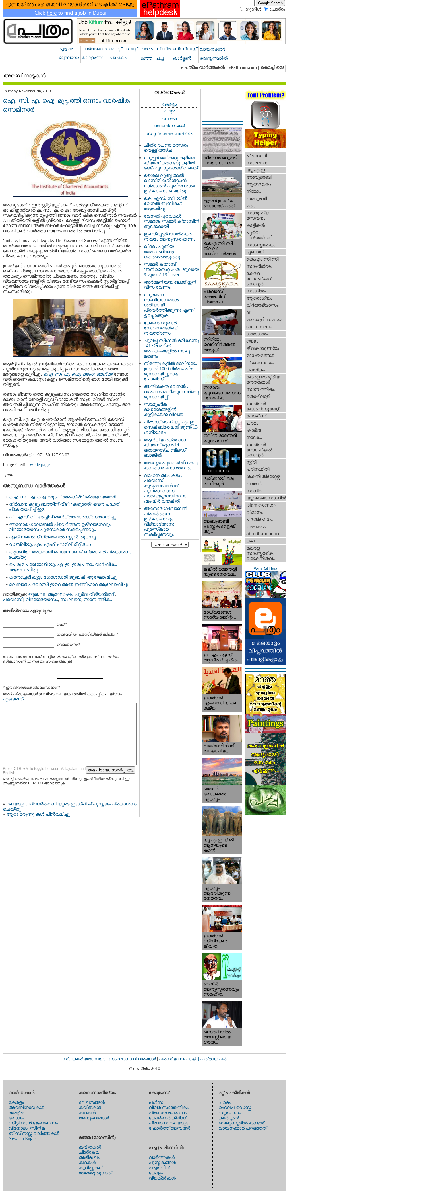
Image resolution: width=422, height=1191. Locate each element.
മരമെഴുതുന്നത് (95, 1172)
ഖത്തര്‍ (253, 483)
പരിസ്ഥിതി (257, 469)
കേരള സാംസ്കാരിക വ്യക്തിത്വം (260, 553)
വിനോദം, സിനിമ (27, 1128)
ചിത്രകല (89, 1152)
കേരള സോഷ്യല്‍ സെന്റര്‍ (259, 278)
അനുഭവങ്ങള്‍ (94, 1117)
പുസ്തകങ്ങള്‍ (162, 1162)
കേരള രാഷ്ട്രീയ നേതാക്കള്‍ (263, 379)
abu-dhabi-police (263, 533)
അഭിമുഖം (89, 1157)
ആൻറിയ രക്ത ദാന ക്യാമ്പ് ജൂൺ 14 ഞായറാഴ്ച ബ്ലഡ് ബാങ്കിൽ (165, 447)
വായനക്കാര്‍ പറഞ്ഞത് (242, 1128)
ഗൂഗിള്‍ (253, 9)
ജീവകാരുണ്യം (262, 348)
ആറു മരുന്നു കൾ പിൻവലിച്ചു (38, 814)
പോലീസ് (256, 415)
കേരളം (16, 1102)
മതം (250, 205)
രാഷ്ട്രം (16, 1112)
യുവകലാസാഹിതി (266, 497)
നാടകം (254, 437)
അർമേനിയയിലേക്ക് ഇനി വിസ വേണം (170, 285)
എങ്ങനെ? (14, 698)
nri (42, 594)
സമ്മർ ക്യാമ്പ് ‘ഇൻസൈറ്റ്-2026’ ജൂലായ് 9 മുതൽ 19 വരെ (171, 269)
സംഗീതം (256, 290)
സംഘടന (70, 599)
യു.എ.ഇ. (256, 169)
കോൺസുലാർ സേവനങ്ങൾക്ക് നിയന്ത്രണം (160, 327)
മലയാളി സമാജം (264, 319)
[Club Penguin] (265, 596)
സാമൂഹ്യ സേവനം (257, 215)
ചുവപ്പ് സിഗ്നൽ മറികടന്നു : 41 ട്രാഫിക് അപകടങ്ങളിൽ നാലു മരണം (171, 348)
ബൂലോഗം (229, 1112)
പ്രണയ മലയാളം (168, 1112)
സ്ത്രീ (251, 462)
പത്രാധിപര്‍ (213, 1058)
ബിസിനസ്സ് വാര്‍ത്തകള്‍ (34, 1133)
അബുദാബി (258, 177)
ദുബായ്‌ (254, 251)
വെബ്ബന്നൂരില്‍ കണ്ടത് (241, 1122)
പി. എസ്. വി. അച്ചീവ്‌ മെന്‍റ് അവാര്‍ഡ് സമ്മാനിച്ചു (62, 516)
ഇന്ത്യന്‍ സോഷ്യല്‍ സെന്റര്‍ (259, 449)
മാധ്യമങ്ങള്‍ (260, 355)
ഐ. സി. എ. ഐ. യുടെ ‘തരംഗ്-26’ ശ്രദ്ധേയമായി (62, 496)
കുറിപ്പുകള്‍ (91, 1167)
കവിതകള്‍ (90, 1107)
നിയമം (253, 191)
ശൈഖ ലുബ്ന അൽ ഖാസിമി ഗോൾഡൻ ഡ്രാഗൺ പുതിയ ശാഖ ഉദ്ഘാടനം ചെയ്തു (169, 183)
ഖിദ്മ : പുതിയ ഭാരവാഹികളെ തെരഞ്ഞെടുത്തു (162, 251)
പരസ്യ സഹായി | (179, 1058)
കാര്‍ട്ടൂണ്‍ (228, 1117)
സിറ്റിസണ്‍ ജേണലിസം (33, 1122)
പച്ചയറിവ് (159, 1167)
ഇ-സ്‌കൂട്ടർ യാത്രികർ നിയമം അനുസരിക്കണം (169, 236)
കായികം (255, 369)
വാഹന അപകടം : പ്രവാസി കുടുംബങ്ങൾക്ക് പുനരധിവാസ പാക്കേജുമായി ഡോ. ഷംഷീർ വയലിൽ (165, 488)
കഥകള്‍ (87, 1112)
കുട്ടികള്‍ (255, 225)
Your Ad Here (265, 569)
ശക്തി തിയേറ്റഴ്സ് (263, 476)
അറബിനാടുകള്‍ (26, 1107)
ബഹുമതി (256, 198)
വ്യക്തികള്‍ (162, 1178)
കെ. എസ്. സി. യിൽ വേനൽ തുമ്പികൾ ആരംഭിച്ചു (165, 203)
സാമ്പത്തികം (98, 599)
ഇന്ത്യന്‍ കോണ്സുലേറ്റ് (262, 406)
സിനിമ (253, 490)
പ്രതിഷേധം (259, 519)
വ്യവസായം (260, 362)
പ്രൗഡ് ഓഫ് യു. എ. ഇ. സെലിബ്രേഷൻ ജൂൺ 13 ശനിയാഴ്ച (171, 427)
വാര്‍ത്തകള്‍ (162, 1157)
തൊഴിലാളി (258, 396)
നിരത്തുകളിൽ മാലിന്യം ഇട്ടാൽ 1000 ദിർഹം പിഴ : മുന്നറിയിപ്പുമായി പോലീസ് (170, 371)
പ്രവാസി (13, 599)
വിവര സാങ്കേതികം (169, 1107)
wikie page (40, 464)
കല (250, 540)
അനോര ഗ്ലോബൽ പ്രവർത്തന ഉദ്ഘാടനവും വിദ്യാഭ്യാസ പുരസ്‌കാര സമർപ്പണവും (60, 527)
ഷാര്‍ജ (253, 430)
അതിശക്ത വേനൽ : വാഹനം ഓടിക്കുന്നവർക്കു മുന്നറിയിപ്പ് (171, 391)
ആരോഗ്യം (259, 298)
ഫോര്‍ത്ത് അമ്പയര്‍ (169, 1128)
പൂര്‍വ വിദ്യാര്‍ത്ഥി (95, 594)
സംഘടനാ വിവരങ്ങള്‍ (133, 1058)
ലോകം (16, 1117)
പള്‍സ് (156, 1102)
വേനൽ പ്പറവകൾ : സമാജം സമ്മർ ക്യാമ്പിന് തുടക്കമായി (171, 221)
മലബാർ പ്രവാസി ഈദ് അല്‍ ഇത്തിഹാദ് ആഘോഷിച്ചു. (69, 584)
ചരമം (252, 423)
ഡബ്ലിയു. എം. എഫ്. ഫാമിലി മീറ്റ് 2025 (50, 544)
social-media (259, 326)
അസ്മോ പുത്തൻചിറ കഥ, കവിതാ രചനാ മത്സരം (171, 465)
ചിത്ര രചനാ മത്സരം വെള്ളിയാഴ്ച (166, 147)
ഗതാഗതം (257, 333)
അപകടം (256, 526)
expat (33, 594)
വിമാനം (254, 512)
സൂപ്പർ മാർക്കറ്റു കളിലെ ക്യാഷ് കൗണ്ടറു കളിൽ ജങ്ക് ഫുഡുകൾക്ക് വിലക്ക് (171, 162)
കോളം (156, 1172)
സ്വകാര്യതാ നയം (83, 1058)
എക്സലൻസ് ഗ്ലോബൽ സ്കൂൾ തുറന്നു (52, 536)
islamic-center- (261, 505)
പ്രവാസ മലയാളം (168, 1122)
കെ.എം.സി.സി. (263, 259)
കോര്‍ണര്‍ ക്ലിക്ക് (167, 1117)
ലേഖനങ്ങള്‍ (92, 1102)
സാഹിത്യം (259, 266)
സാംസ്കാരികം (260, 244)
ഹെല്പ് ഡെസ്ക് (234, 1107)
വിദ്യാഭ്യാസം (42, 599)
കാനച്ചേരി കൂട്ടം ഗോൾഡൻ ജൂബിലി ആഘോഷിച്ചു (63, 577)
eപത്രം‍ (277, 9)
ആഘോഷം (60, 594)
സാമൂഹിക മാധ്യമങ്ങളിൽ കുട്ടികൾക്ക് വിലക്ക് (163, 409)
